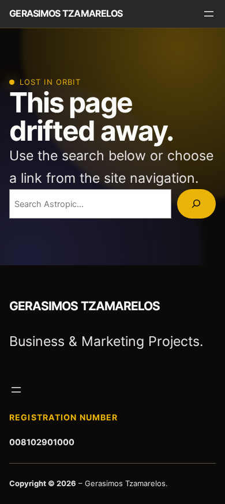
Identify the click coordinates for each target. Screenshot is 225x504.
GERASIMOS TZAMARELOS (66, 13)
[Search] (196, 204)
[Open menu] (209, 14)
